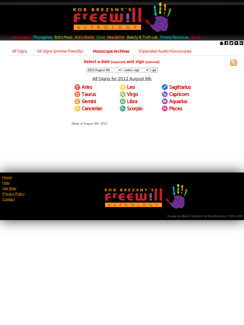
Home (7, 177)
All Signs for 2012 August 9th (122, 78)
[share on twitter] (231, 43)
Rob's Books (84, 37)
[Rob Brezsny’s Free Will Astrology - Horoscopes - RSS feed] (233, 63)
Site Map (9, 188)
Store (101, 37)
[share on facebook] (226, 43)
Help (6, 183)
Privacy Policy (13, 194)
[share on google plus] (241, 43)
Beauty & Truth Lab (142, 37)
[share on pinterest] (236, 43)
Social (195, 37)
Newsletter (116, 37)
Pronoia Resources (174, 37)
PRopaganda (42, 37)
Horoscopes (21, 37)
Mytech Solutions (192, 216)
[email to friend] (221, 43)
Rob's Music (64, 37)
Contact (8, 199)
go (154, 70)
